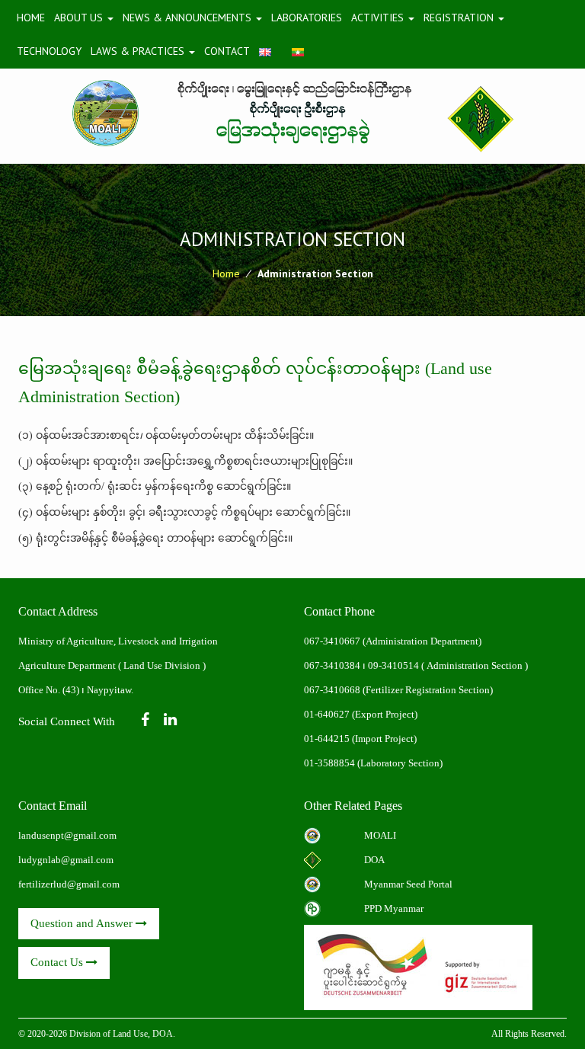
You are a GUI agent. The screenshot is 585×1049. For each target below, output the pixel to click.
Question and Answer (83, 923)
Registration (460, 17)
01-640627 (327, 714)
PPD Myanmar (394, 908)
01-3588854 (329, 763)
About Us (80, 17)
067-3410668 (332, 690)
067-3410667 (333, 641)
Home (31, 17)
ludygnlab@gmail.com (65, 859)
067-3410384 (332, 665)
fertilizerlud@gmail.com (69, 884)
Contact (227, 51)
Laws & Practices (139, 51)
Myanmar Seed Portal (408, 884)
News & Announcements (188, 17)
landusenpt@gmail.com (67, 835)
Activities (379, 17)
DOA (374, 859)
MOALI (380, 835)
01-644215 (327, 738)
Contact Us (58, 962)
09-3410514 (393, 665)
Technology (49, 51)
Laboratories (306, 17)
